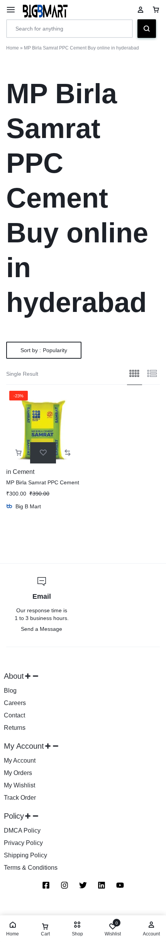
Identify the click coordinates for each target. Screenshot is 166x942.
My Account (20, 760)
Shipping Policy (25, 855)
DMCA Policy (22, 830)
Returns (14, 727)
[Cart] (156, 9)
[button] (18, 452)
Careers (15, 703)
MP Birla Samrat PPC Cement (42, 482)
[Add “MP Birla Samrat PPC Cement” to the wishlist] (43, 452)
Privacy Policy (23, 843)
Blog (10, 690)
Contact (14, 715)
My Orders (18, 773)
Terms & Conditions (31, 867)
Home (12, 48)
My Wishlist (19, 785)
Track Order (20, 797)
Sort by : (43, 350)
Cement (23, 471)
